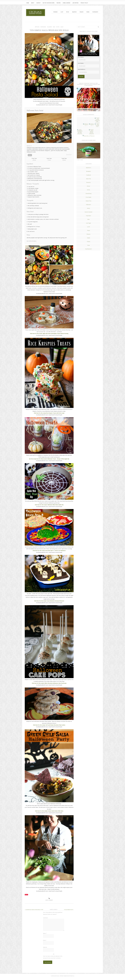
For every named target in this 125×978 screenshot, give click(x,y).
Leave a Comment (49, 900)
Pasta (54, 26)
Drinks (88, 189)
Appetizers (37, 26)
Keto (89, 219)
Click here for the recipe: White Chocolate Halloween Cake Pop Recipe (49, 683)
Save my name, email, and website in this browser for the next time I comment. (52, 957)
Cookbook (88, 175)
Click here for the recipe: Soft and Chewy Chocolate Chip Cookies (49, 725)
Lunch (88, 226)
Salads (62, 26)
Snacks (88, 241)
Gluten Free (88, 201)
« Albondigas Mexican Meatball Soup (34, 909)
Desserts (88, 182)
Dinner (88, 186)
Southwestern (88, 249)
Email (44, 940)
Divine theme (63, 975)
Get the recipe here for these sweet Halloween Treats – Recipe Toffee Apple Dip (49, 458)
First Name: (81, 57)
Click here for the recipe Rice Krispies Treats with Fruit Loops (49, 413)
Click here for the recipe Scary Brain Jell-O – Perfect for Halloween (49, 550)
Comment (45, 917)
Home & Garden (88, 212)
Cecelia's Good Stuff (35, 12)
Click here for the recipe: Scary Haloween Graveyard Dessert (49, 600)
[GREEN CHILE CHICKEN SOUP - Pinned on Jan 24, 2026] (97, 125)
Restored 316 (71, 975)
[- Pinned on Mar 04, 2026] (79, 123)
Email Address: (81, 69)
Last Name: (81, 63)
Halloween (49, 26)
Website (45, 947)
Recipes (57, 26)
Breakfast (88, 171)
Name (45, 933)
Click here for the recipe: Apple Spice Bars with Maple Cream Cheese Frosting (49, 333)
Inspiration (88, 215)
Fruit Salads (88, 197)
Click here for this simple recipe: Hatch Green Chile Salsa (49, 811)
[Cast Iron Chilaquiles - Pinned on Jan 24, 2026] (85, 124)
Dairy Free (88, 178)
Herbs (88, 208)
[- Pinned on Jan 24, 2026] (85, 129)
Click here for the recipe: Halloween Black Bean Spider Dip (49, 504)
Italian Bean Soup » (69, 909)
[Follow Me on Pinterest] (88, 136)
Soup (88, 245)
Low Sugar (88, 223)
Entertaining (43, 26)
